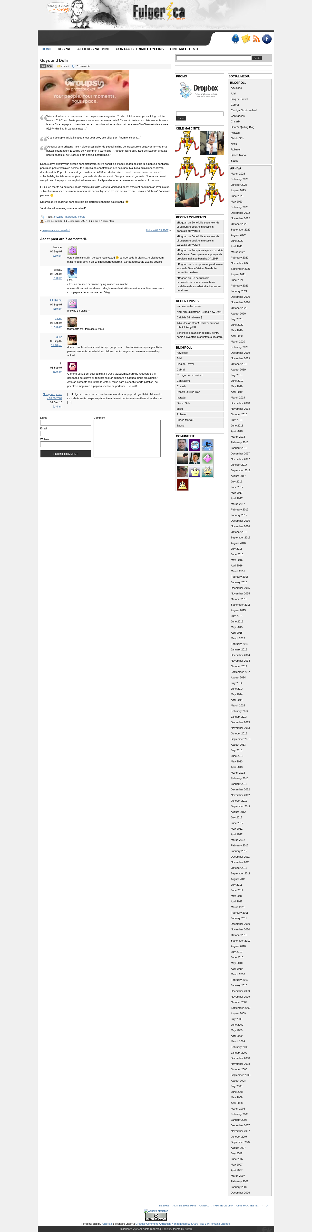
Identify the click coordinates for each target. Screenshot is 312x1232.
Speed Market (185, 419)
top (266, 1205)
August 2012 (238, 811)
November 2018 (240, 408)
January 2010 (239, 985)
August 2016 (238, 543)
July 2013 (236, 750)
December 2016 (240, 520)
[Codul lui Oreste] (212, 195)
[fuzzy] (195, 471)
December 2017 (240, 453)
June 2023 (237, 196)
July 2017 (236, 481)
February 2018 (239, 442)
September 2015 (240, 604)
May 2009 (237, 1030)
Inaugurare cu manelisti (56, 230)
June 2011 (237, 890)
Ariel (179, 358)
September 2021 (240, 268)
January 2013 (239, 783)
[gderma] (207, 444)
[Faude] (207, 457)
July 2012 (236, 817)
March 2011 (238, 907)
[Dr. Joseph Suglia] (182, 444)
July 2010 (236, 951)
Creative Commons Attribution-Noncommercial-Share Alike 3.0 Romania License (183, 1223)
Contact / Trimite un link (140, 49)
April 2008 (237, 1103)
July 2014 (236, 683)
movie (81, 216)
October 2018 (239, 414)
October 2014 (239, 666)
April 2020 (237, 335)
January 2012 (239, 851)
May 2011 (236, 895)
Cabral (181, 369)
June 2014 (237, 688)
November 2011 (240, 862)
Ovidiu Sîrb (183, 403)
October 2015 (239, 599)
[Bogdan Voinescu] (182, 484)
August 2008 (238, 1080)
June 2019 (237, 380)
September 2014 (240, 671)
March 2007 (238, 1175)
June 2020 (237, 324)
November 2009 (240, 996)
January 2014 (239, 716)
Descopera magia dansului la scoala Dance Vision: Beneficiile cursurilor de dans (200, 268)
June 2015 (237, 621)
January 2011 (239, 918)
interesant (71, 216)
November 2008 (240, 1063)
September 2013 (240, 739)
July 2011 (236, 884)
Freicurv (167, 1228)
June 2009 (237, 1024)
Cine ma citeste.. (185, 49)
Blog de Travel (185, 363)
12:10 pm (56, 345)
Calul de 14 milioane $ (189, 317)
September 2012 (240, 806)
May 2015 (237, 627)
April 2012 (237, 834)
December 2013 (240, 722)
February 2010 (239, 979)
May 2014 (237, 694)
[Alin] (195, 457)
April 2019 (237, 391)
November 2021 (240, 263)
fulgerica (107, 1223)
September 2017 (240, 470)
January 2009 (239, 1052)
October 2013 (239, 733)
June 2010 (237, 957)
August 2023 (238, 190)
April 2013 (237, 767)
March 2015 (238, 638)
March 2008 (238, 1108)
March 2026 (238, 173)
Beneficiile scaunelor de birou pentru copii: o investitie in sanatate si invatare (198, 226)
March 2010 (238, 974)
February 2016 (239, 576)
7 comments (83, 66)
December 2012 (240, 789)
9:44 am (57, 406)
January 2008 (239, 1119)
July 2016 (236, 548)
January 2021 (239, 291)
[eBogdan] (182, 471)
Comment (99, 417)
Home (47, 49)
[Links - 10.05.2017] (212, 143)
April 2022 (237, 246)
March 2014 (238, 705)
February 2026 (239, 179)
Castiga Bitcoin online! (190, 375)
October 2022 (239, 223)
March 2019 (238, 397)
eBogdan (182, 222)
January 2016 (239, 582)
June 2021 (237, 279)
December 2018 (240, 403)
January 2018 (239, 447)
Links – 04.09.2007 (157, 230)
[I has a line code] (212, 169)
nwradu (181, 397)
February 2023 (239, 207)
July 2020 (236, 319)
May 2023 (237, 201)
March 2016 (238, 571)
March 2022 (238, 251)
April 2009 (237, 1035)
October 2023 (239, 184)
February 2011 (239, 912)
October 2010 (239, 935)
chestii (64, 66)
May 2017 (237, 492)
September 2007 (240, 1142)
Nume (43, 417)
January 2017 (239, 515)
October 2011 (239, 867)
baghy (58, 318)
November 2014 (240, 660)
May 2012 (237, 828)
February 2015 (239, 643)
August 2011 (238, 879)
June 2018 (237, 425)
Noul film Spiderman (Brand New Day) (199, 311)
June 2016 (237, 554)
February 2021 (239, 285)
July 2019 (236, 375)
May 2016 (237, 559)
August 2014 (238, 677)
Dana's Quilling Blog (188, 391)
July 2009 (236, 1019)
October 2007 (239, 1136)
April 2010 (237, 968)
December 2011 (240, 856)
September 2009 (240, 1007)
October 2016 (239, 531)
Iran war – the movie (189, 306)
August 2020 (238, 313)
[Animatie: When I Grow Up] (187, 195)
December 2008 (240, 1058)
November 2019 (240, 358)
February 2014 (239, 711)
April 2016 (237, 565)
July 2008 (236, 1086)
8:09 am (57, 371)
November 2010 (240, 929)
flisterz (189, 1228)
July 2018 (236, 419)
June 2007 (237, 1159)
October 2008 (239, 1069)
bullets (58, 221)
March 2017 (238, 503)
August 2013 (238, 744)
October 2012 (239, 800)
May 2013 (237, 761)
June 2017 (237, 487)
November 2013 (240, 727)
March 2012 (238, 839)
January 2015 (239, 649)
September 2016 (240, 537)
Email (43, 428)
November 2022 (240, 218)
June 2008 (237, 1091)
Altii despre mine (93, 49)
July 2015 (236, 615)
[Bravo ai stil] (207, 471)
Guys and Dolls (54, 60)
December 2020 (240, 296)
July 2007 (236, 1153)
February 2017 (239, 509)
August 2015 (238, 610)
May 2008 (237, 1097)
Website (45, 439)
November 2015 (240, 593)
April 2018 (237, 431)
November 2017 (240, 459)
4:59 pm (57, 308)
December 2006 (240, 1192)
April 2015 (237, 632)
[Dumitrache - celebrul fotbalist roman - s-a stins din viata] (187, 169)
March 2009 (238, 1041)
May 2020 (237, 330)
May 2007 (237, 1164)
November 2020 (240, 302)
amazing (58, 216)
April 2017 (237, 498)
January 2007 (239, 1187)
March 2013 (238, 772)
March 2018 (238, 436)
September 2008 (240, 1075)
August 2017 (238, 475)
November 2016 (240, 526)
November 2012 (240, 795)
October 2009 (239, 1002)
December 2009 (240, 991)
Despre (64, 49)
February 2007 (239, 1181)
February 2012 (239, 845)
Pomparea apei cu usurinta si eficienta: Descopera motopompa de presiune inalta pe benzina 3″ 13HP (200, 254)
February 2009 (239, 1047)
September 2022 (240, 229)
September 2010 (240, 940)
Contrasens (184, 380)
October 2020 (239, 307)
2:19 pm (57, 255)
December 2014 (240, 655)
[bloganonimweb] (182, 457)
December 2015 (240, 587)
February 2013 (239, 778)
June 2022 (237, 240)
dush (59, 336)
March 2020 (238, 341)
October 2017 (239, 464)
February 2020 (239, 347)
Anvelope (182, 352)
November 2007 (240, 1131)
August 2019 (238, 369)
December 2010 (240, 923)
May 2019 (237, 386)
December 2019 (240, 352)
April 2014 (237, 699)
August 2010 (238, 946)
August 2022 (238, 235)
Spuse (180, 425)
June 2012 (237, 823)
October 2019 (239, 363)
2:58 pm (57, 278)
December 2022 (240, 212)
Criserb (181, 386)
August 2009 (238, 1013)
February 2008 (239, 1114)
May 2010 (237, 963)
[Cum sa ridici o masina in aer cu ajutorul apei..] (187, 143)
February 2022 (239, 257)
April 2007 (237, 1170)
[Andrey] (195, 444)
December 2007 (240, 1125)
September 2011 (240, 873)
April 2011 (236, 901)
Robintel (181, 414)
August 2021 (238, 274)
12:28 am (56, 326)
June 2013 (237, 755)
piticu (180, 408)
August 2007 (238, 1147)
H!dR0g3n (56, 300)
